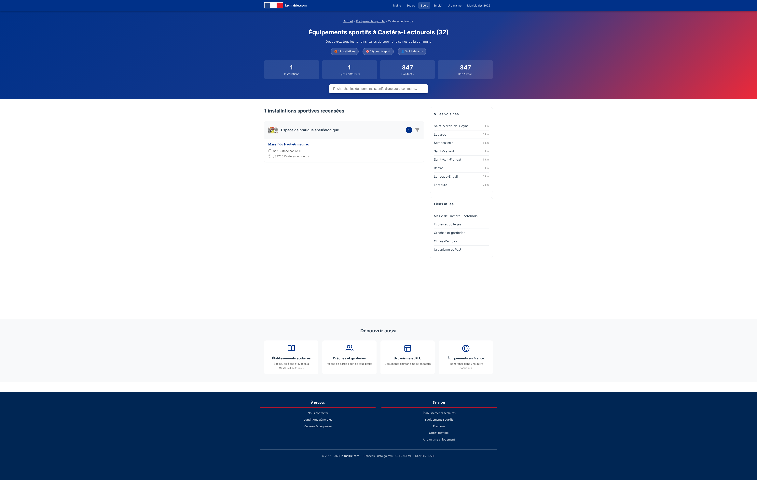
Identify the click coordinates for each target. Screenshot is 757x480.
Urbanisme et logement (439, 439)
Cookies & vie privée (318, 426)
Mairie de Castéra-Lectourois (455, 216)
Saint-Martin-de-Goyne (461, 126)
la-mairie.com (350, 456)
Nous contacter (318, 413)
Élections (439, 426)
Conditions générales (318, 419)
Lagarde (461, 134)
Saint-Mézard (461, 151)
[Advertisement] (461, 286)
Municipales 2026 (478, 5)
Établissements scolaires (439, 413)
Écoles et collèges (447, 224)
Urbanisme (454, 5)
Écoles (411, 5)
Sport (424, 5)
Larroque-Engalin (461, 176)
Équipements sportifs (370, 21)
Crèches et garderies (449, 233)
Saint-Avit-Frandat (461, 159)
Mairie (397, 5)
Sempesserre (461, 143)
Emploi (438, 5)
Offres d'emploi (445, 241)
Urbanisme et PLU (447, 249)
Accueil (348, 21)
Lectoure (461, 185)
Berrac (461, 168)
